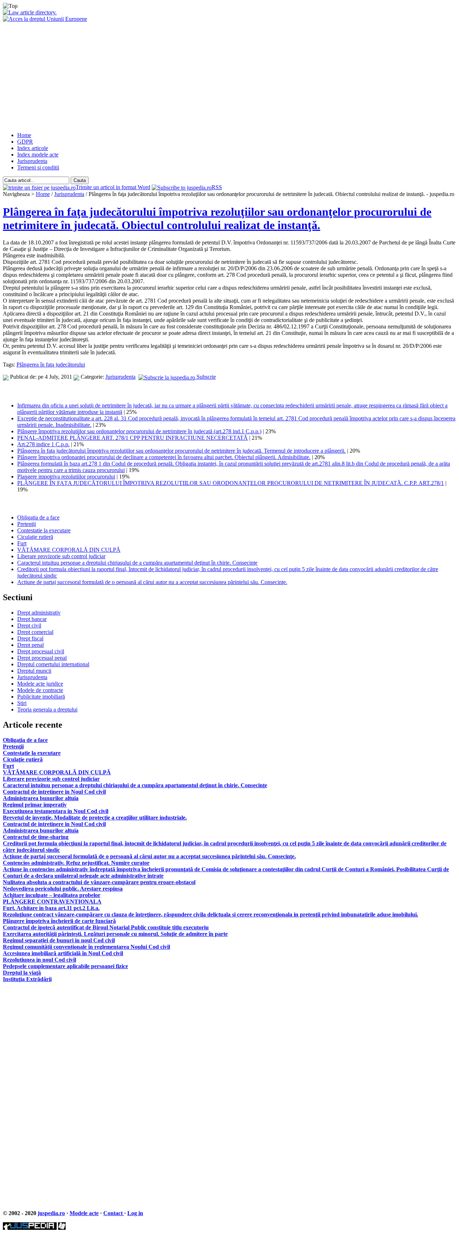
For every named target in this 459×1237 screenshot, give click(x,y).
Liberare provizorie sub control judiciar (61, 556)
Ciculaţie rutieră (35, 537)
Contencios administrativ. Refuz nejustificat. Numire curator (76, 863)
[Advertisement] (229, 76)
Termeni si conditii (38, 167)
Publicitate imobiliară (41, 697)
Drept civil (29, 625)
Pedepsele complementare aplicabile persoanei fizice (65, 966)
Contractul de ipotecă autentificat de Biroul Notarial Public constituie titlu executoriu (106, 927)
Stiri (22, 703)
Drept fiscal (30, 638)
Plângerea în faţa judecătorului (50, 364)
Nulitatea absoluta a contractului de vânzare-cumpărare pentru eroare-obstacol (99, 882)
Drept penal (30, 645)
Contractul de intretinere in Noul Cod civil (54, 792)
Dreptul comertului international (53, 664)
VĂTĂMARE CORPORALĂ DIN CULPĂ (68, 550)
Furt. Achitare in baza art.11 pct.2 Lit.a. (51, 908)
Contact (113, 1213)
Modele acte (84, 1213)
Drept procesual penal (42, 658)
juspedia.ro (51, 1213)
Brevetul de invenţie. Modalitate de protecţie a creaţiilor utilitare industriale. (95, 817)
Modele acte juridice (40, 684)
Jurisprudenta (32, 161)
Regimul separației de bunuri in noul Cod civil (59, 940)
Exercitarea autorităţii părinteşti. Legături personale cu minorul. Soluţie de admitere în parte (115, 934)
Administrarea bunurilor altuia (41, 798)
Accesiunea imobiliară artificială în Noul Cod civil (63, 953)
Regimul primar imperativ (35, 805)
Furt (22, 543)
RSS (217, 187)
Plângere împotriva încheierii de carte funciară (59, 921)
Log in (135, 1213)
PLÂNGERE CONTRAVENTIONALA (52, 901)
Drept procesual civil (40, 651)
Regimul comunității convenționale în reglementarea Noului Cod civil (86, 947)
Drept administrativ (39, 613)
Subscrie (205, 377)
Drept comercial (35, 632)
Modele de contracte (40, 690)
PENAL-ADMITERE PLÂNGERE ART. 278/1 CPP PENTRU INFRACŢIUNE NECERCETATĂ (132, 438)
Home (24, 135)
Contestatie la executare (44, 530)
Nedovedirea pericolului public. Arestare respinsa (63, 889)
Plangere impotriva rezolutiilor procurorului (66, 476)
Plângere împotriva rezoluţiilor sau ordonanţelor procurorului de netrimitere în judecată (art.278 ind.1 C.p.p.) (139, 431)
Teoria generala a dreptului (47, 709)
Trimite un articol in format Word (113, 187)
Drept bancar (32, 619)
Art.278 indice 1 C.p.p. (43, 444)
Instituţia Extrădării (27, 979)
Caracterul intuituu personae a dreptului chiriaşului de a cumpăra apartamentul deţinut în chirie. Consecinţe (137, 563)
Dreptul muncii (34, 671)
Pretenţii (26, 524)
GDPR (25, 142)
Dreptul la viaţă (22, 973)
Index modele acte (37, 154)
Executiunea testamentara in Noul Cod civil (55, 811)
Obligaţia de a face (38, 517)
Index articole (32, 148)
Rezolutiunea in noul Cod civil (39, 960)
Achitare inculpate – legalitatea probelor (51, 895)
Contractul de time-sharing (35, 837)
